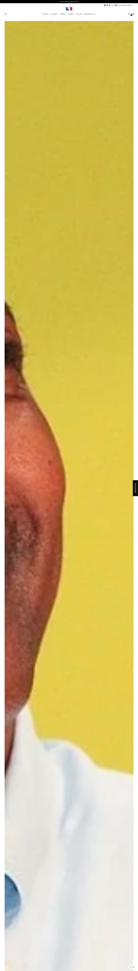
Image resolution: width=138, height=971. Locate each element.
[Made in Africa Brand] (69, 9)
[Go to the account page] (128, 14)
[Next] (84, 1)
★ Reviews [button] (135, 488)
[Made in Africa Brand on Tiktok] (109, 5)
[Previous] (54, 1)
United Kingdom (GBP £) (124, 5)
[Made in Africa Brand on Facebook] (105, 5)
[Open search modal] (6, 14)
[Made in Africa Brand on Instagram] (107, 5)
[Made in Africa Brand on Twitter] (112, 5)
